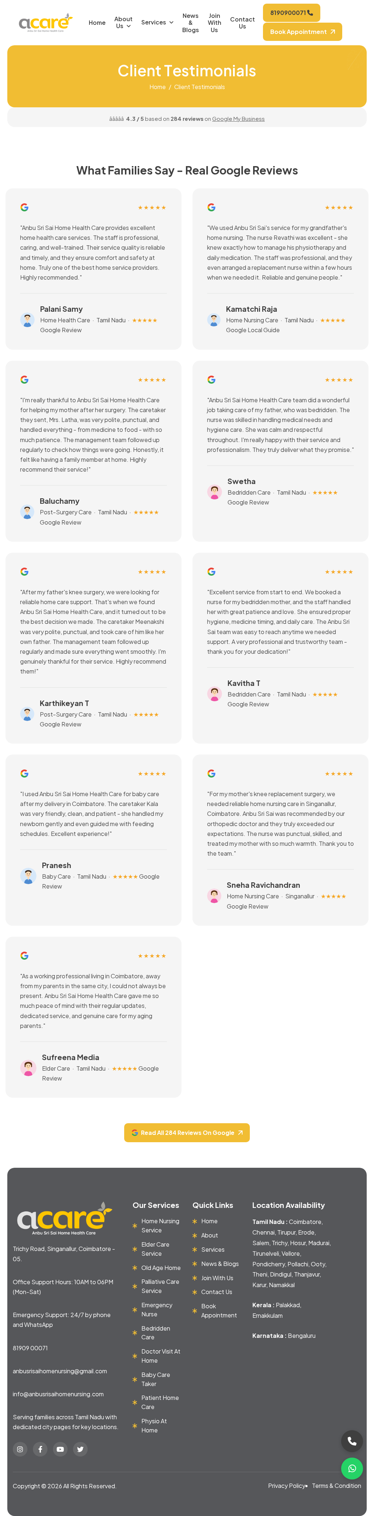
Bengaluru (302, 1335)
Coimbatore (305, 1221)
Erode (306, 1232)
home (157, 87)
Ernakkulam (267, 1315)
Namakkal (282, 1285)
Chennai (263, 1232)
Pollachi (297, 1264)
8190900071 (288, 12)
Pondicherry (268, 1264)
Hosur (298, 1243)
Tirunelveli (265, 1253)
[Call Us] (352, 1441)
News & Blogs (190, 22)
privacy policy (286, 1485)
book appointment (298, 31)
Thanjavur (307, 1274)
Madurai (318, 1243)
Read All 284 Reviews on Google (187, 1132)
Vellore (291, 1253)
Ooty (318, 1264)
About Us (123, 22)
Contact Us (242, 22)
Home (97, 22)
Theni (259, 1274)
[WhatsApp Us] (352, 1468)
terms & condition (336, 1485)
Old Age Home (161, 1267)
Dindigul (280, 1274)
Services (153, 22)
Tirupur (286, 1232)
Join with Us (214, 22)
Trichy (279, 1243)
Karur (259, 1285)
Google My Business (238, 118)
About (209, 1235)
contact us (216, 1292)
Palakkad (288, 1305)
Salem (260, 1243)
